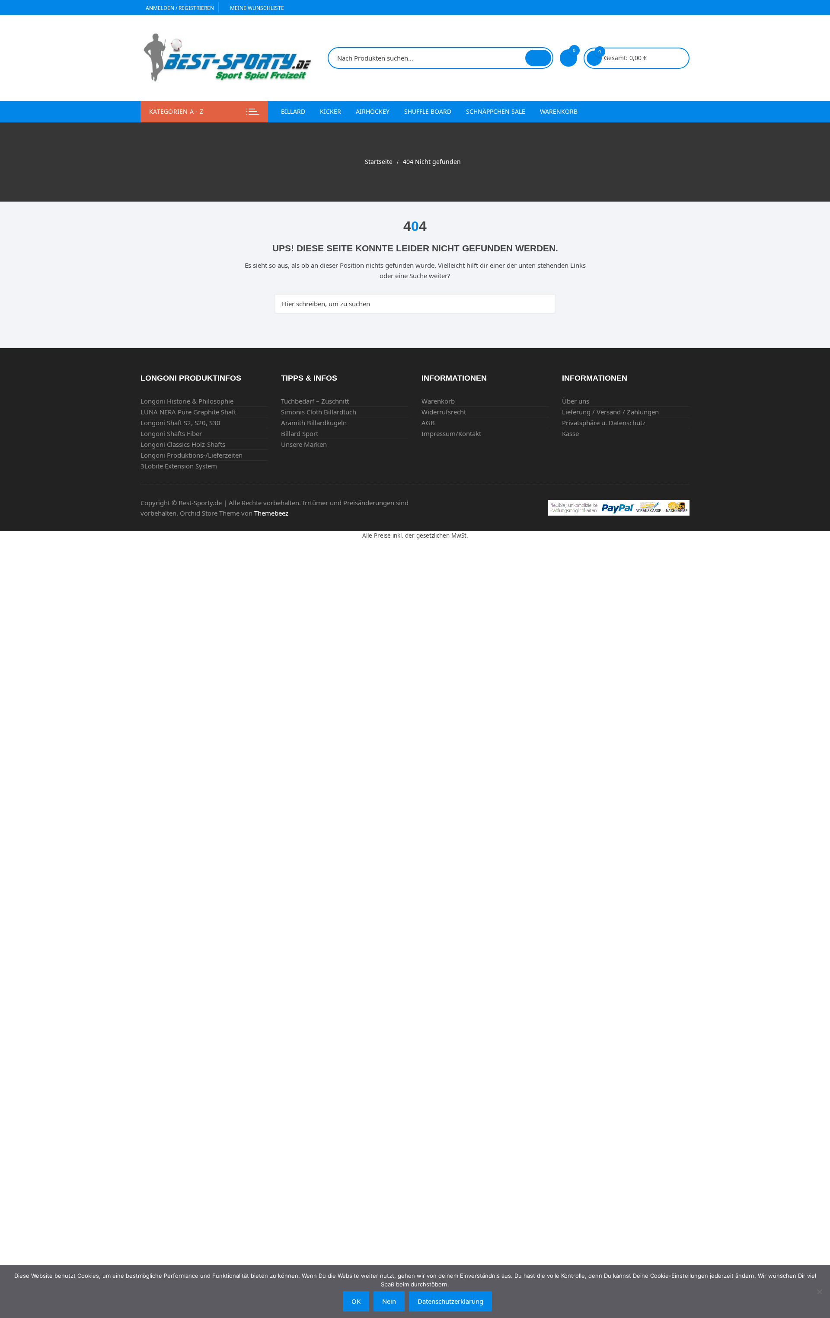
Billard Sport (299, 433)
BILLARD (293, 111)
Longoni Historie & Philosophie (186, 401)
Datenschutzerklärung (450, 1301)
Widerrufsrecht (443, 411)
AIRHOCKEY (372, 111)
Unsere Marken (304, 444)
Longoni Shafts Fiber (171, 433)
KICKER (330, 111)
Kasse (570, 433)
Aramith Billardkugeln (314, 422)
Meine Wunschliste (256, 8)
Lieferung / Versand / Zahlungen (610, 411)
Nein (389, 1301)
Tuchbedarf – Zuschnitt (315, 401)
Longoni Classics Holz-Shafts (182, 444)
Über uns (575, 401)
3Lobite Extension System (178, 466)
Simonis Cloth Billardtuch (318, 411)
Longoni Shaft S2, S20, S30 (180, 422)
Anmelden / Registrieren (179, 8)
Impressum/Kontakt (451, 433)
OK (356, 1301)
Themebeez (271, 513)
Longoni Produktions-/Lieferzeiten (191, 455)
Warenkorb (559, 111)
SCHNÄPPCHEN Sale (495, 111)
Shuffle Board (427, 111)
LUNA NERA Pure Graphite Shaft (188, 411)
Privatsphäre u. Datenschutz (603, 422)
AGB (428, 422)
